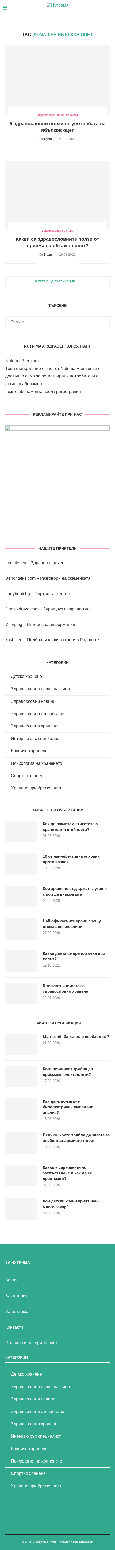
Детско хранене (26, 676)
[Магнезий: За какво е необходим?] (21, 1044)
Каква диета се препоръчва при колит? (74, 956)
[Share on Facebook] (46, 148)
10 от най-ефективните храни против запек (71, 859)
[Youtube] (95, 8)
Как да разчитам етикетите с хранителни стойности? (70, 827)
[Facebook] (90, 8)
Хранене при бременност (36, 788)
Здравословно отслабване (37, 713)
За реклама (16, 1311)
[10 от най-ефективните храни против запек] (21, 864)
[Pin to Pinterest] (58, 148)
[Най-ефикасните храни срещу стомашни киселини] (21, 929)
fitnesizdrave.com (22, 609)
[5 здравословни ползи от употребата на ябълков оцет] (57, 80)
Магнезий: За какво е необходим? (76, 1036)
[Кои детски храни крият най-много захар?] (21, 1209)
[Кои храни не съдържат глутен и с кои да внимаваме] (21, 896)
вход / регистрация (62, 391)
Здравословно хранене (34, 726)
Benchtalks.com (20, 578)
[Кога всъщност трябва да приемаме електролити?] (21, 1076)
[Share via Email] (75, 148)
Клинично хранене (29, 751)
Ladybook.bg (17, 593)
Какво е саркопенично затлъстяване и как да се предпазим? (67, 1173)
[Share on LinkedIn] (63, 148)
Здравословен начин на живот (41, 688)
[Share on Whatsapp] (69, 148)
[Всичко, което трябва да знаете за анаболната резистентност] (21, 1143)
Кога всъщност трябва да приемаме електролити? (68, 1072)
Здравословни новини (33, 701)
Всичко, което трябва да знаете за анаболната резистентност (76, 1138)
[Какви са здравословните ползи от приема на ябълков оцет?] (57, 195)
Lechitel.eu (15, 562)
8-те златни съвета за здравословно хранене (65, 988)
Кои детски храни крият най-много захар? (71, 1204)
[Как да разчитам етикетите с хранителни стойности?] (21, 831)
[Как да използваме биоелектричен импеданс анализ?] (21, 1109)
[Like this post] (40, 148)
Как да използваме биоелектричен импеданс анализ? (68, 1107)
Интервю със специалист (36, 738)
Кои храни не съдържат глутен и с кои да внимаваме (75, 891)
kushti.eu (13, 639)
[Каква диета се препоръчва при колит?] (21, 961)
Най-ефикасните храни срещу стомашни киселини (72, 924)
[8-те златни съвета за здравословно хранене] (21, 993)
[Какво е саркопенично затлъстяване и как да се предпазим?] (21, 1175)
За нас (11, 1280)
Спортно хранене (28, 775)
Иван (48, 255)
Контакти (14, 1327)
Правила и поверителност (31, 1343)
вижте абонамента (24, 391)
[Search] (109, 8)
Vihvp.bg (13, 624)
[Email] (101, 8)
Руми (48, 139)
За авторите (17, 1295)
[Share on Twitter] (52, 148)
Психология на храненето (36, 763)
